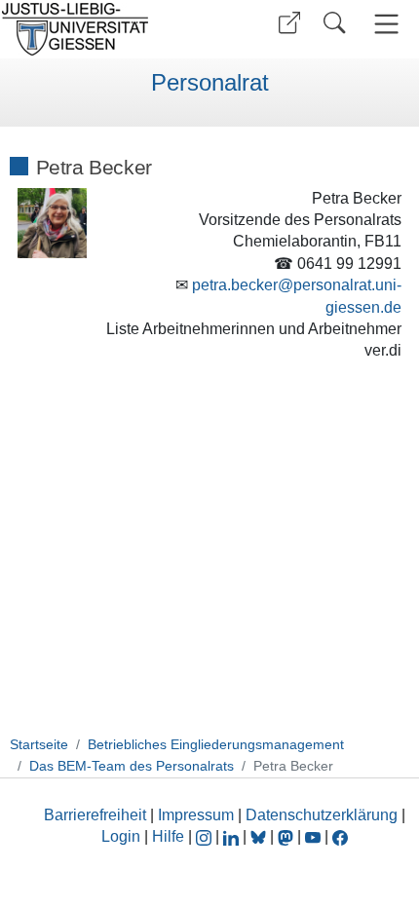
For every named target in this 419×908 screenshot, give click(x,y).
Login (122, 836)
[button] (289, 23)
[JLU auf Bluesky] (260, 836)
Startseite (39, 744)
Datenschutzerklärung (322, 815)
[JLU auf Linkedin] (233, 836)
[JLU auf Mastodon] (287, 836)
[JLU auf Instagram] (205, 836)
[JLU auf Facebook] (340, 836)
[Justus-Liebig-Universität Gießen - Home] (102, 29)
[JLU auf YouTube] (313, 836)
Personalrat (210, 83)
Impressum (196, 815)
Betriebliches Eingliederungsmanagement (216, 744)
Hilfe (168, 836)
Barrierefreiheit (95, 815)
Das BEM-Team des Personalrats (131, 766)
